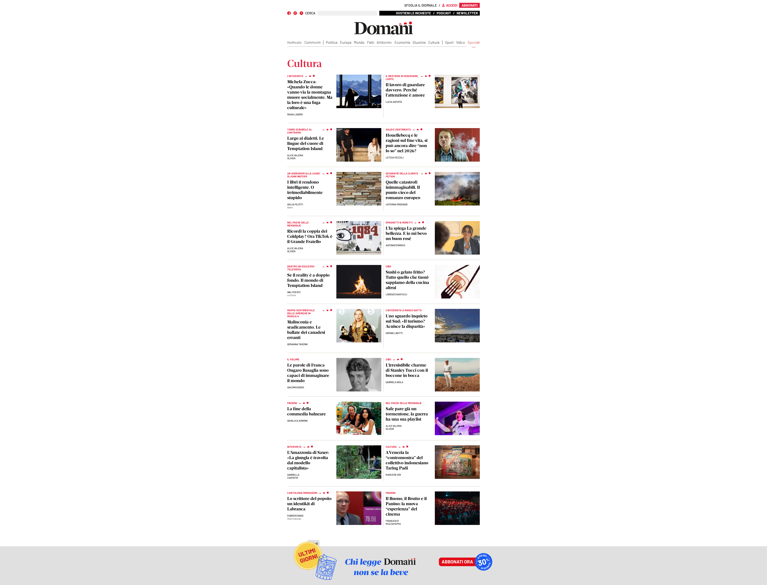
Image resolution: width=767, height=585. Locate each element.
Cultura (433, 42)
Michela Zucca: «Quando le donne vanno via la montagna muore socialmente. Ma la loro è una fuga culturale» (309, 94)
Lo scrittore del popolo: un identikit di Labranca (309, 503)
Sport (449, 42)
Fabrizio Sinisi (295, 515)
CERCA (310, 13)
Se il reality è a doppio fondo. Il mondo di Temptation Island (308, 280)
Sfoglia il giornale (420, 5)
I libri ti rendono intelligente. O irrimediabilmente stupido (305, 190)
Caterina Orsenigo (396, 204)
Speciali (474, 42)
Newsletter (467, 13)
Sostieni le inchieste (413, 13)
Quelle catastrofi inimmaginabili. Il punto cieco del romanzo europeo (403, 190)
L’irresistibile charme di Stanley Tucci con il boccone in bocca (407, 370)
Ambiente (384, 42)
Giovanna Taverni (297, 344)
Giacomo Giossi (295, 387)
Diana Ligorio (295, 114)
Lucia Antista (394, 101)
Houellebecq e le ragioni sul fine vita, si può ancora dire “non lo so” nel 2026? (406, 143)
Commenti (312, 42)
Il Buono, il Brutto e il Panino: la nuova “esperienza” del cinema (406, 506)
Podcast (444, 13)
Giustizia (419, 42)
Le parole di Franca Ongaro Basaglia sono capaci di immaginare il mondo (308, 373)
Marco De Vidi (393, 474)
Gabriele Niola (394, 382)
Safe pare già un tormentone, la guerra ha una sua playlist (407, 414)
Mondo (359, 42)
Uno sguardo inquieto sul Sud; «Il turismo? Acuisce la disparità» (406, 321)
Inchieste (294, 42)
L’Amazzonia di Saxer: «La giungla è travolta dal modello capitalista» (308, 460)
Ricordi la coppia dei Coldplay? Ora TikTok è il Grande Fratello (309, 236)
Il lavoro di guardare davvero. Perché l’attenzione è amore (405, 90)
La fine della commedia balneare (306, 411)
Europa (345, 42)
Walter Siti (294, 292)
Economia (402, 42)
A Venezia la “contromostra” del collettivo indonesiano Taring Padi (407, 460)
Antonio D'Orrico (395, 245)
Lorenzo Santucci (396, 294)
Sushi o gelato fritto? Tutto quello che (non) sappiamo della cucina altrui (407, 280)
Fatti (370, 42)
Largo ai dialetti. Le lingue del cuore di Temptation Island (305, 143)
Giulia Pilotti (295, 204)
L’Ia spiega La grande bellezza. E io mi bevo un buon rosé (406, 233)
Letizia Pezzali (395, 157)
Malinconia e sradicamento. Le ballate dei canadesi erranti (306, 329)
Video (460, 42)
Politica (331, 42)
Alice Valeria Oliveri (295, 157)
